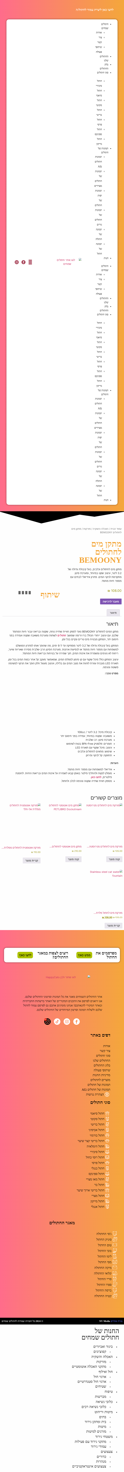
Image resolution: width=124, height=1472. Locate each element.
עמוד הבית (116, 528)
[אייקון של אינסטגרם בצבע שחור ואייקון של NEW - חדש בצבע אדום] (47, 1021)
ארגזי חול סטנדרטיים (92, 1382)
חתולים (61, 635)
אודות (99, 32)
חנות (106, 258)
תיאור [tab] (113, 612)
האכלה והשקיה (100, 528)
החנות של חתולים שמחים (100, 1334)
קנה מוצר (114, 859)
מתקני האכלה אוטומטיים (89, 1367)
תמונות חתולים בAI (98, 161)
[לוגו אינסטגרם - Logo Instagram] (16, 262)
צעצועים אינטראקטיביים (89, 1466)
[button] (106, 262)
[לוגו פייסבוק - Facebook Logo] (23, 262)
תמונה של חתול (99, 249)
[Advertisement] (62, 702)
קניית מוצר (31, 860)
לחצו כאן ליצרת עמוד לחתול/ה (95, 9)
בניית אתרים (116, 1321)
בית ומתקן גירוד (95, 1422)
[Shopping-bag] (30, 262)
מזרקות (87, 528)
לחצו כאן (96, 777)
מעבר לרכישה (111, 601)
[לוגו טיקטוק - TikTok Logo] (57, 1021)
